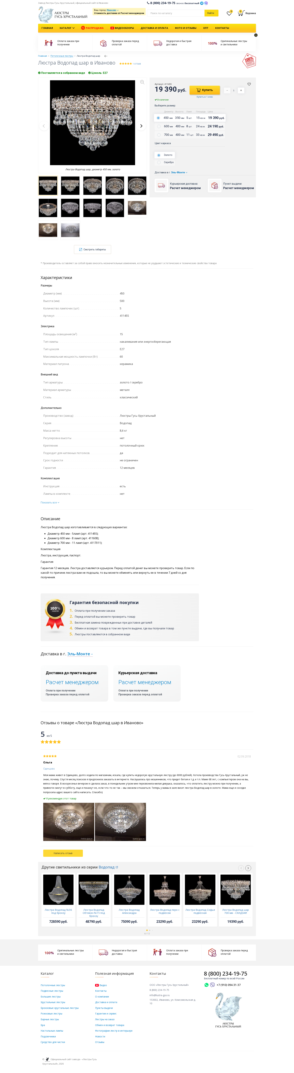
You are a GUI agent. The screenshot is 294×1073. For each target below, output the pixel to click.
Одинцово (49, 768)
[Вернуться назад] (106, 55)
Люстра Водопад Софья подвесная (200, 911)
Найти (210, 13)
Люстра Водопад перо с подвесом (164, 911)
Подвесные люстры (52, 990)
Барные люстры (50, 1019)
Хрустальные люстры (53, 1002)
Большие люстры (51, 996)
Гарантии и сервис (106, 1013)
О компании (102, 996)
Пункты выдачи (104, 1008)
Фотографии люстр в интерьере (114, 1030)
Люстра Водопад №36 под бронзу (58, 911)
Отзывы (99, 1042)
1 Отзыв (137, 63)
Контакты (222, 28)
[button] (141, 126)
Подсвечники (48, 1036)
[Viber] (212, 984)
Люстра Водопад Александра (129, 911)
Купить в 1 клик (205, 97)
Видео (103, 985)
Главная (47, 28)
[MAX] (206, 3)
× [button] (256, 35)
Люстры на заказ (105, 1019)
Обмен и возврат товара (109, 1025)
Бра (43, 1025)
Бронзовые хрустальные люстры (60, 1008)
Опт (205, 28)
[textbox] (176, 13)
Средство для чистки (53, 1042)
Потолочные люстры (53, 985)
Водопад (107, 867)
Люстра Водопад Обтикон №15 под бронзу (94, 913)
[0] (229, 14)
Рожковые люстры (51, 1013)
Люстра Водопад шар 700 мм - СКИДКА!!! (235, 911)
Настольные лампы (52, 1030)
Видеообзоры (124, 28)
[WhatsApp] (206, 984)
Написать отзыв (63, 853)
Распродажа (94, 28)
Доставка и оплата (154, 28)
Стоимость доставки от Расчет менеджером (119, 13)
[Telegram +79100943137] (201, 3)
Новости (100, 1036)
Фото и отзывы (185, 28)
